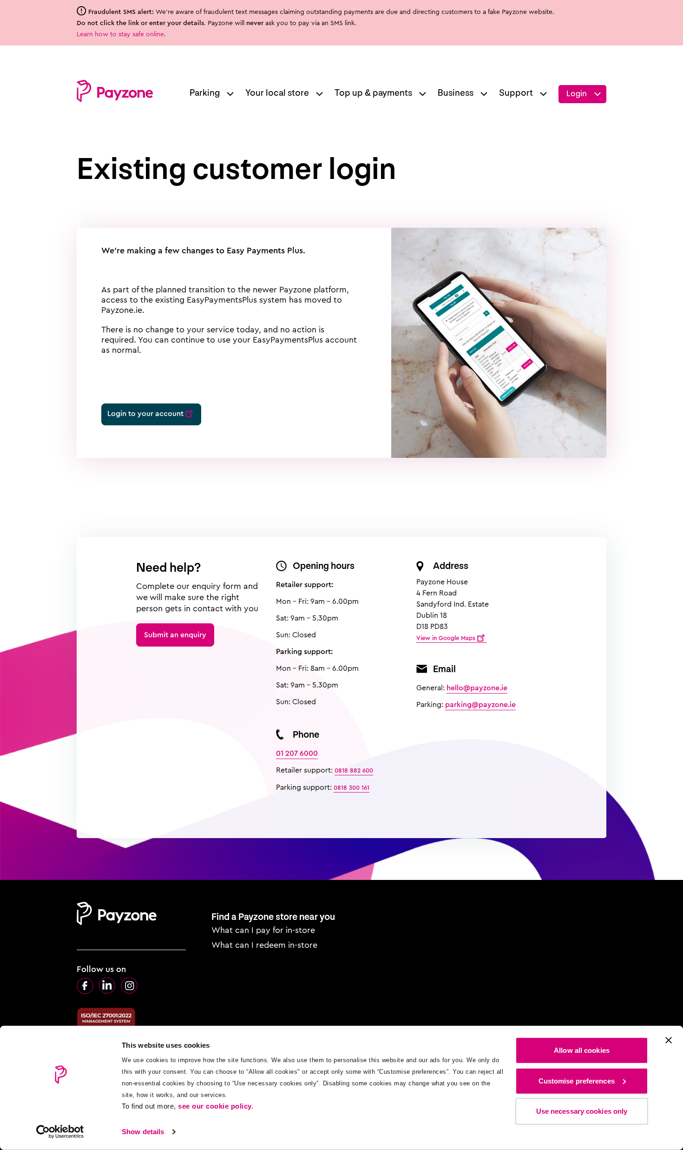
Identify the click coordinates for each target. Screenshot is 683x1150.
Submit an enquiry (175, 634)
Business (455, 93)
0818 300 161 (351, 787)
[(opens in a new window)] (85, 986)
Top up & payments (373, 93)
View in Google (445, 638)
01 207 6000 (297, 753)
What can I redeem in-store (264, 945)
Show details (143, 1132)
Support (516, 93)
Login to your (145, 413)
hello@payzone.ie (477, 687)
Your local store (277, 93)
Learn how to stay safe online (120, 34)
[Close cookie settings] (668, 1040)
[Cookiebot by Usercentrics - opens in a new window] (60, 1132)
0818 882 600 (354, 770)
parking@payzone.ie (480, 704)
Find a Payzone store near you (273, 917)
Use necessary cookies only (582, 1111)
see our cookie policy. (215, 1106)
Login (576, 94)
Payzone (115, 91)
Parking (205, 93)
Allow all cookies (582, 1050)
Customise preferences (577, 1080)
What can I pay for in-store (263, 930)
